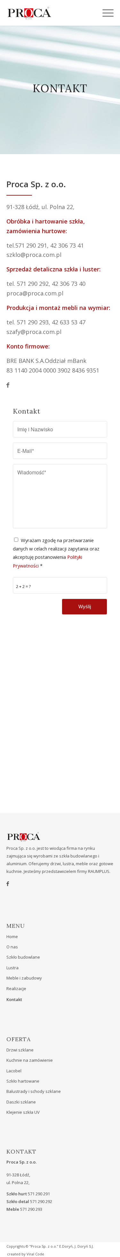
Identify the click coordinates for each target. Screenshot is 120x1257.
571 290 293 (33, 322)
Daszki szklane (21, 1102)
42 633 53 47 (68, 322)
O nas (12, 947)
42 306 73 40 (68, 283)
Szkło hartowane (22, 1081)
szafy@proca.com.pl (33, 332)
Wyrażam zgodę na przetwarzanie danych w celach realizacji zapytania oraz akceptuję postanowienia (56, 553)
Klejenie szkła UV (23, 1112)
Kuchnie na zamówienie (29, 1060)
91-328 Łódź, (24, 207)
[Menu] (105, 13)
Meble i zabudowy (24, 978)
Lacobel (13, 1071)
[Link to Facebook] (60, 385)
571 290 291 (31, 245)
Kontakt (14, 999)
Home (12, 936)
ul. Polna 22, (58, 207)
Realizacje (16, 988)
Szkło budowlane (23, 957)
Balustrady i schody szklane (33, 1091)
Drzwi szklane (20, 1050)
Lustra (12, 968)
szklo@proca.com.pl (33, 255)
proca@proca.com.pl (34, 293)
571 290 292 (33, 283)
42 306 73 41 (67, 245)
